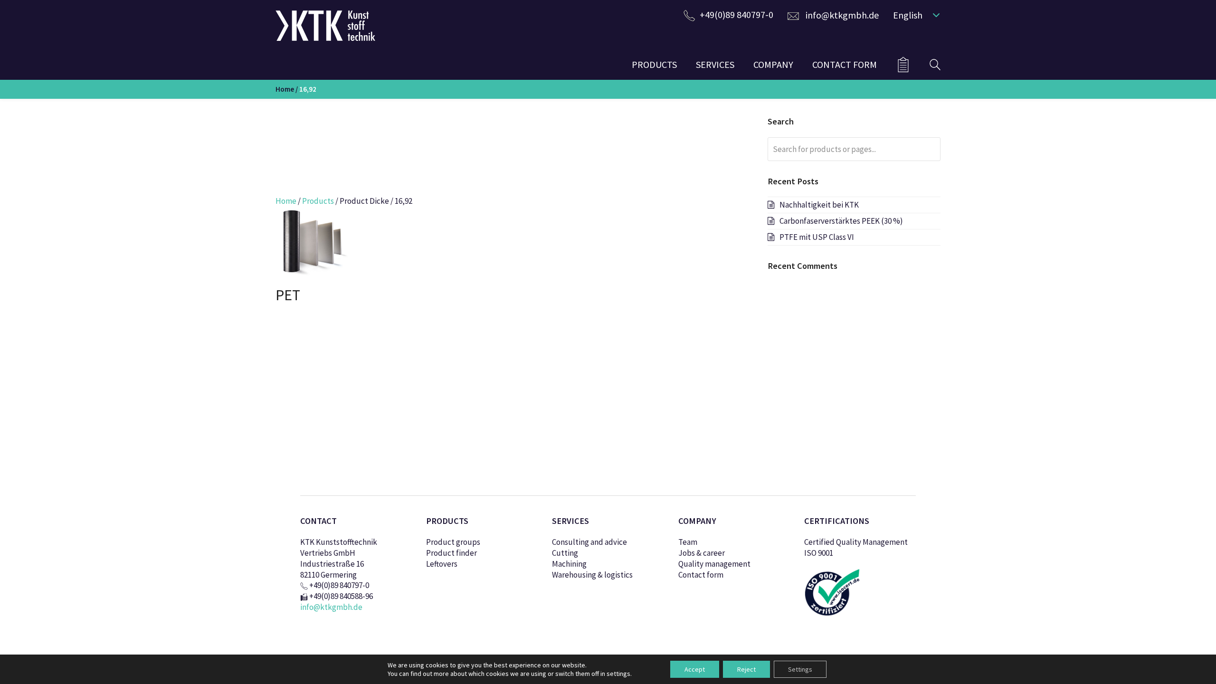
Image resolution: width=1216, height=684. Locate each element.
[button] (914, 14)
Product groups (453, 542)
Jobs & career (701, 553)
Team (687, 542)
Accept (694, 669)
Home (285, 89)
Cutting (565, 553)
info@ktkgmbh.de (842, 15)
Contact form (700, 575)
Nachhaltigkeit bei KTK (819, 205)
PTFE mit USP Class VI (816, 237)
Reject (746, 669)
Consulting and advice (589, 542)
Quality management (714, 564)
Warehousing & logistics (592, 575)
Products (318, 201)
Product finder (451, 553)
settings (618, 673)
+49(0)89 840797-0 (736, 14)
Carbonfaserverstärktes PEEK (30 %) (841, 221)
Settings (800, 669)
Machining (569, 564)
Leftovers (441, 564)
